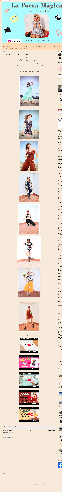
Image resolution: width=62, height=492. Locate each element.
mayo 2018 (60, 169)
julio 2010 (59, 332)
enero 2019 (60, 164)
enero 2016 (60, 216)
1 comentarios (27, 426)
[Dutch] (60, 109)
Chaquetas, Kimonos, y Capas (44, 44)
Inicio (30, 430)
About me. (5, 44)
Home (10, 44)
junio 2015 (60, 230)
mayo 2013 (60, 273)
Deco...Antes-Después (7, 46)
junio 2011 (59, 313)
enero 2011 (60, 320)
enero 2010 (60, 338)
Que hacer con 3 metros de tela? (49, 46)
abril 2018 (60, 170)
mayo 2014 (60, 252)
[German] (61, 101)
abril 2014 (60, 254)
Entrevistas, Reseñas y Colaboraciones (20, 46)
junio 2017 (60, 188)
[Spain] (61, 105)
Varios (53, 44)
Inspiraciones (5, 48)
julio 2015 (59, 228)
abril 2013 (60, 275)
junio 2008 (60, 361)
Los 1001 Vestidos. (16, 44)
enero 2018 (60, 175)
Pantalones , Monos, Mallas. (27, 44)
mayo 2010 (60, 334)
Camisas (35, 44)
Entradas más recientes (7, 430)
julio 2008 (60, 360)
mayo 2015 (60, 231)
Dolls (57, 44)
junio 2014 (60, 251)
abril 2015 (60, 233)
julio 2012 (59, 291)
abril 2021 (60, 153)
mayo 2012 (60, 294)
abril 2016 (60, 212)
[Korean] (60, 110)
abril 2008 (60, 364)
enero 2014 (60, 258)
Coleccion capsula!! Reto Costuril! (15, 54)
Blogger (44, 484)
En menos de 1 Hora (13, 48)
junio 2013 (60, 272)
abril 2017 (59, 191)
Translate (11, 437)
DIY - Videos (31, 46)
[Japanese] (58, 110)
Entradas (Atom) (11, 432)
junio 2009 (60, 346)
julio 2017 (59, 187)
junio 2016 (60, 209)
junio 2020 (60, 157)
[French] (61, 98)
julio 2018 (59, 167)
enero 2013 (60, 279)
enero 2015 (60, 237)
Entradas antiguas (51, 430)
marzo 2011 (60, 317)
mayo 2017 (60, 190)
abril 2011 (59, 316)
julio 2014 (59, 249)
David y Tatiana (39, 46)
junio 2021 (60, 150)
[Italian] (58, 109)
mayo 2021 (60, 151)
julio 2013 (59, 270)
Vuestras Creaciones (23, 48)
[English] (61, 94)
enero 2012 (60, 301)
